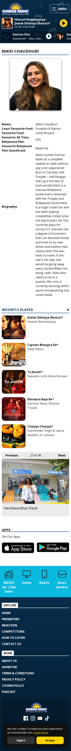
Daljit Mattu (35, 349)
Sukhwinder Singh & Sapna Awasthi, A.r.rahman (45, 433)
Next (60, 455)
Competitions (13, 632)
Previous (10, 455)
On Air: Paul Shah (25, 26)
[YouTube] (40, 719)
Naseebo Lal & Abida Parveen (47, 376)
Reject (21, 740)
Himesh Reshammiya (41, 322)
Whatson (9, 625)
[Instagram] (33, 719)
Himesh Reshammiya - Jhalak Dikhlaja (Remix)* (32, 21)
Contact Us (11, 644)
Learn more (41, 732)
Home (6, 613)
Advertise (9, 667)
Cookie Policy (13, 686)
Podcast (9, 692)
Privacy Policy (13, 679)
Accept (50, 740)
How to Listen (13, 638)
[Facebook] (25, 719)
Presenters (10, 619)
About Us (9, 661)
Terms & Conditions (18, 673)
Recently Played (17, 310)
